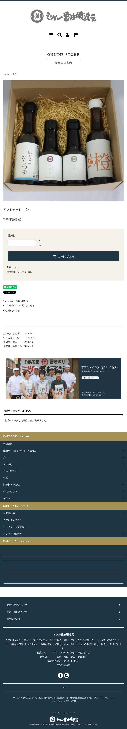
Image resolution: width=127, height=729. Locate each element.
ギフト (15, 74)
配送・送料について (47, 698)
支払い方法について (29, 698)
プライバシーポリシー (103, 698)
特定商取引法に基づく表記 (19, 272)
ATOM (73, 701)
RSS (67, 701)
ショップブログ (57, 701)
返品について (13, 267)
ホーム (6, 74)
